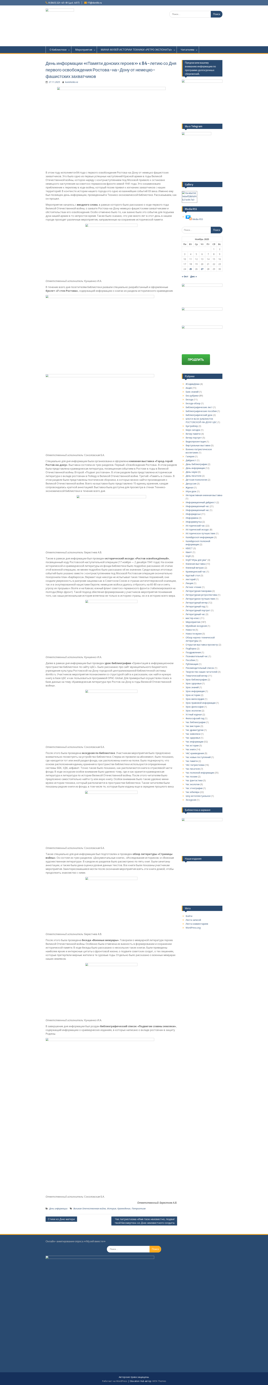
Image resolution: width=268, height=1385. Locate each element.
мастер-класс (193, 618)
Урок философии (195, 706)
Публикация (192, 664)
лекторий (191, 579)
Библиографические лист (199, 407)
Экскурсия (191, 799)
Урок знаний (192, 687)
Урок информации (195, 691)
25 (190, 269)
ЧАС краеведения (195, 753)
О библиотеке (58, 49)
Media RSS (197, 219)
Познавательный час (197, 656)
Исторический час (195, 525)
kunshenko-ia (71, 82)
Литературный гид (195, 606)
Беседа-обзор (193, 403)
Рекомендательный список (200, 667)
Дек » (193, 276)
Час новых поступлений (198, 757)
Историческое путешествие (200, 533)
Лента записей (193, 919)
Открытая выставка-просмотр (202, 644)
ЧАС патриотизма (195, 764)
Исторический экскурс (197, 529)
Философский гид (195, 718)
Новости (190, 629)
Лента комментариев (197, 923)
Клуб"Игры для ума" (196, 559)
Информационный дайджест (201, 502)
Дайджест (191, 460)
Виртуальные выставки (198, 445)
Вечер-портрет (194, 437)
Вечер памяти (193, 433)
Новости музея (194, 633)
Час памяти (192, 761)
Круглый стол (193, 575)
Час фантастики (194, 780)
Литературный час (195, 614)
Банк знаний (192, 391)
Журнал (189, 487)
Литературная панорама (199, 590)
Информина (192, 517)
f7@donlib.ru (95, 2)
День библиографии (196, 464)
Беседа (189, 399)
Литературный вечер (197, 602)
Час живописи (193, 733)
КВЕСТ (189, 548)
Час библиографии (195, 722)
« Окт (185, 276)
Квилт (189, 552)
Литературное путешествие (200, 598)
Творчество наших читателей (201, 671)
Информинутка (194, 521)
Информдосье (193, 514)
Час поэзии (191, 776)
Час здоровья (193, 737)
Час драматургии (194, 729)
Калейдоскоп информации (199, 537)
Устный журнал (194, 714)
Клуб (188, 556)
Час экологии (193, 784)
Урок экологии (193, 710)
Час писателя (193, 768)
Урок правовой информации (201, 702)
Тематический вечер (197, 675)
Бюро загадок (193, 429)
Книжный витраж (195, 567)
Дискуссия (191, 483)
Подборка (191, 648)
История (111, 1208)
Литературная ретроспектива (201, 594)
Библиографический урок (199, 415)
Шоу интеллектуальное (198, 795)
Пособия (190, 660)
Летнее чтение (193, 587)
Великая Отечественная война (89, 1208)
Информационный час (197, 506)
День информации (58, 1208)
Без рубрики (192, 395)
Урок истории (193, 695)
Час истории (192, 745)
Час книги (191, 749)
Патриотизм (139, 1208)
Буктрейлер (192, 426)
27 (202, 269)
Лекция (189, 583)
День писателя (193, 475)
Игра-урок (191, 491)
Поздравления (193, 652)
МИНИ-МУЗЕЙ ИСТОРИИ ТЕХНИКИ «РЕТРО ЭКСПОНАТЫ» (136, 49)
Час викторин (193, 726)
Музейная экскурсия (196, 625)
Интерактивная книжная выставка (204, 495)
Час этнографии (194, 788)
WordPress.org (193, 927)
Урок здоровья (193, 683)
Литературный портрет (198, 610)
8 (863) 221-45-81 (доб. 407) (63, 2)
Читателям (187, 49)
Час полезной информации (200, 772)
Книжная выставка (195, 563)
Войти (189, 916)
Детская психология (196, 479)
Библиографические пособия (201, 411)
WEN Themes (159, 1381)
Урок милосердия (195, 698)
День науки (191, 471)
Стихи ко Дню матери (61, 1219)
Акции (189, 387)
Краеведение (123, 1208)
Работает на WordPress (114, 1381)
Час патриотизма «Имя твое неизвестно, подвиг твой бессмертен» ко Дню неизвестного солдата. (145, 1221)
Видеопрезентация (196, 441)
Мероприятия (83, 49)
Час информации (194, 741)
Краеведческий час (196, 571)
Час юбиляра (192, 792)
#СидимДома (192, 383)
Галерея (190, 456)
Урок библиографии (196, 679)
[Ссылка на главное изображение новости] (189, 219)
